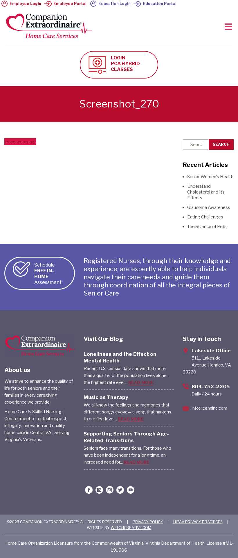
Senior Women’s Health (210, 176)
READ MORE (141, 382)
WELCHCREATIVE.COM (131, 527)
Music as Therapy (106, 397)
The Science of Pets (207, 226)
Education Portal (159, 3)
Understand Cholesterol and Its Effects (206, 192)
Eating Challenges (205, 217)
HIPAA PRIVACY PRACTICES (198, 521)
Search (221, 144)
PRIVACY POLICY (148, 521)
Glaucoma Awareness (208, 207)
